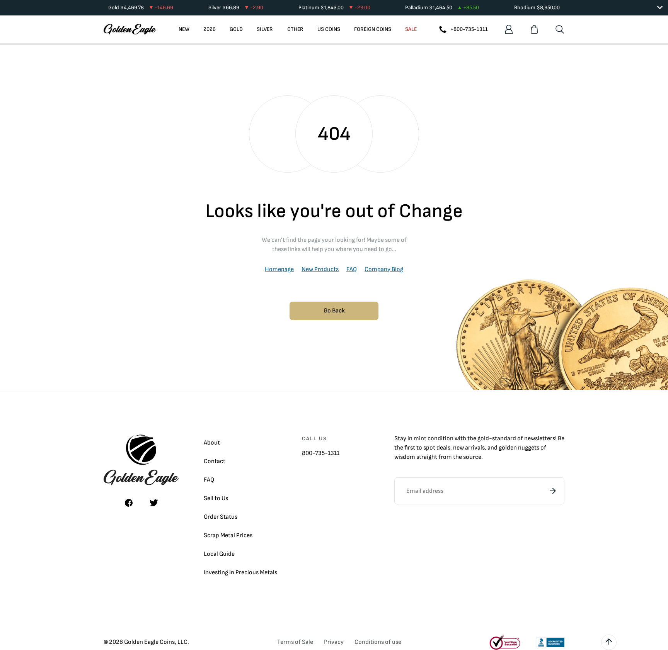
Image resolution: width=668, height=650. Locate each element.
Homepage (279, 269)
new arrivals (469, 447)
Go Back (334, 310)
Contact (214, 461)
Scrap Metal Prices (228, 535)
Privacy (334, 642)
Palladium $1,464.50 (442, 7)
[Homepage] (130, 29)
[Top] (609, 642)
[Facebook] (128, 503)
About (212, 442)
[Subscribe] (552, 490)
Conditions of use (377, 642)
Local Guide (219, 554)
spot (429, 447)
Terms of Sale (295, 642)
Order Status (220, 517)
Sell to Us (216, 498)
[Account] (508, 29)
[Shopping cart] (534, 29)
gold (483, 438)
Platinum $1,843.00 (334, 7)
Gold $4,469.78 (140, 7)
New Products (320, 269)
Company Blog (384, 269)
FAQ (351, 269)
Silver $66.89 (235, 7)
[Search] (559, 29)
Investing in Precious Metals (240, 572)
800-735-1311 (320, 453)
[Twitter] (154, 503)
